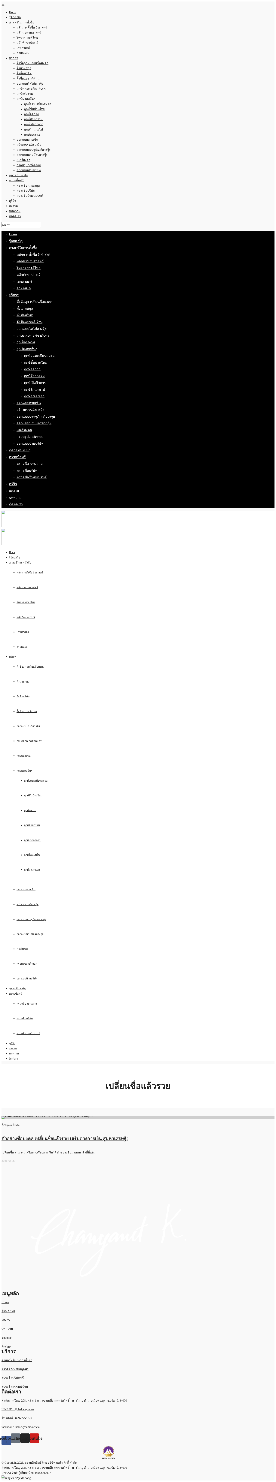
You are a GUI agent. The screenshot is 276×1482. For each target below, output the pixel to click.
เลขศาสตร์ (24, 281)
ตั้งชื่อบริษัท (25, 315)
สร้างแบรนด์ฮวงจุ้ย (30, 410)
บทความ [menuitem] (14, 211)
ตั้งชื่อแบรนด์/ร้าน (29, 322)
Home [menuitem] (12, 12)
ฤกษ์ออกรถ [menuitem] (31, 114)
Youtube (6, 1337)
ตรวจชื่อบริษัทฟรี (13, 1377)
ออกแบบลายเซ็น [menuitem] (27, 139)
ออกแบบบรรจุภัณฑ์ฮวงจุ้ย (36, 416)
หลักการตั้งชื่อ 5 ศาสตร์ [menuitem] (32, 27)
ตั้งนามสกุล (25, 308)
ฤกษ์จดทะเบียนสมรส (39, 356)
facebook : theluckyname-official (21, 1427)
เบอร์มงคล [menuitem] (23, 160)
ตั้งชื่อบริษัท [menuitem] (24, 73)
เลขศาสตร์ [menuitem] (23, 48)
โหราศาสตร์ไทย (29, 268)
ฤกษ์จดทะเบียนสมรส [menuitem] (37, 104)
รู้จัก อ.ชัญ (8, 1311)
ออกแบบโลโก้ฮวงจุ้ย (32, 329)
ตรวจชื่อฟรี (17, 457)
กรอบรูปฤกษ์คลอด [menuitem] (29, 165)
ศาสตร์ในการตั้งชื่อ (23, 248)
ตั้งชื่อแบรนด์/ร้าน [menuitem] (28, 78)
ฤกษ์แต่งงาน (26, 342)
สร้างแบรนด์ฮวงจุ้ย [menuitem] (29, 144)
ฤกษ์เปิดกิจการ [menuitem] (33, 124)
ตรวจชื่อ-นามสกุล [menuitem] (28, 185)
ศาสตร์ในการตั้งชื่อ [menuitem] (21, 22)
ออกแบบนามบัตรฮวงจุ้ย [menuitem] (32, 154)
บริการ (14, 295)
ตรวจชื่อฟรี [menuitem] (16, 180)
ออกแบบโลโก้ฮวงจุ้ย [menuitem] (30, 83)
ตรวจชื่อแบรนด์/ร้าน (15, 1386)
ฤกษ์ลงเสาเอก (34, 396)
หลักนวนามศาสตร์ (30, 261)
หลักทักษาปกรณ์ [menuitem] (27, 42)
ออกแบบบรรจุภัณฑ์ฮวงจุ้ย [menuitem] (34, 149)
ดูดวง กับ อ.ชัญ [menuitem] (19, 175)
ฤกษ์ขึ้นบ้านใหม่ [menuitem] (34, 109)
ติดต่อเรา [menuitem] (15, 216)
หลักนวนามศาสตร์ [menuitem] (29, 32)
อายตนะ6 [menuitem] (23, 53)
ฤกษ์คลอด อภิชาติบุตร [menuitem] (31, 88)
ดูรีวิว (13, 484)
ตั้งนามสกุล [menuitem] (24, 68)
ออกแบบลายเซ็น (29, 403)
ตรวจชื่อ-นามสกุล (30, 464)
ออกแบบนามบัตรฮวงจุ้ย (34, 423)
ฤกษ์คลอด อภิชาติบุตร (33, 335)
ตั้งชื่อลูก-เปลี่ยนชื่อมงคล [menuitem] (32, 63)
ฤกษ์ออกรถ (32, 369)
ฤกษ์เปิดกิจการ (35, 383)
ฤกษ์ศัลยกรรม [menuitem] (33, 119)
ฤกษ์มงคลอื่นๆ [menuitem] (26, 98)
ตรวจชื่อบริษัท (27, 470)
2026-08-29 (8, 1160)
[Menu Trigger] (3, 5)
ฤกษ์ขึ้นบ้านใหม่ (35, 362)
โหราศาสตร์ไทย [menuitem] (27, 37)
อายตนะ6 (24, 288)
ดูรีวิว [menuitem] (12, 200)
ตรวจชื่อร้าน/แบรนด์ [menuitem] (30, 195)
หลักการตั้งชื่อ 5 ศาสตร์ (34, 254)
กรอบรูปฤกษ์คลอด (30, 437)
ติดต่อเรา (16, 504)
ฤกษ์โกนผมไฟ (34, 389)
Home (13, 234)
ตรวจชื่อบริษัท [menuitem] (26, 190)
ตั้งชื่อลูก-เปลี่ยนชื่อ (11, 1125)
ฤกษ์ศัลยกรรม (34, 376)
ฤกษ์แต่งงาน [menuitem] (25, 93)
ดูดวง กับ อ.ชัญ (20, 450)
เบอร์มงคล (24, 430)
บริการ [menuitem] (13, 58)
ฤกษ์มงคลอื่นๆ (27, 349)
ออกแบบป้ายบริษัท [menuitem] (29, 170)
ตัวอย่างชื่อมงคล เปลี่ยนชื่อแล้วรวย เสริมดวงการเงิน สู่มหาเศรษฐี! (65, 1138)
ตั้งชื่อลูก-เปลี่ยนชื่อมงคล (34, 302)
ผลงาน (14, 491)
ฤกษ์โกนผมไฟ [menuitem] (33, 129)
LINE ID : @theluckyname (18, 1409)
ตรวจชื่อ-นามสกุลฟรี (15, 1369)
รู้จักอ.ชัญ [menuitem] (15, 17)
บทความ (15, 497)
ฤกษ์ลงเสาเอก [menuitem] (33, 134)
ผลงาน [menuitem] (13, 205)
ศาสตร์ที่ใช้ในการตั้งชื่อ (17, 1360)
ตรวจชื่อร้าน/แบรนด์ (32, 477)
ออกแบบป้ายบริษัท (30, 443)
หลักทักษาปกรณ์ (29, 275)
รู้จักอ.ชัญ (16, 241)
